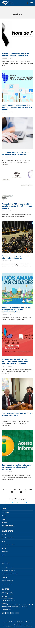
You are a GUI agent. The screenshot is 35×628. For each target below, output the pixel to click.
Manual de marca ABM (7, 538)
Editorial (4, 534)
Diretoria (4, 519)
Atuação (4, 515)
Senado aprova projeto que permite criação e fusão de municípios (15, 257)
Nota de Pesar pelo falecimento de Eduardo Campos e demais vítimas (15, 54)
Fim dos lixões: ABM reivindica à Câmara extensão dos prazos (17, 414)
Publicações (5, 551)
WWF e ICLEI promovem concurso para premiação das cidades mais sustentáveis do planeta (16, 309)
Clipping (4, 548)
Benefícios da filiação (7, 580)
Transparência (8, 526)
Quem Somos (5, 512)
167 (19, 489)
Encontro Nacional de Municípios (10, 574)
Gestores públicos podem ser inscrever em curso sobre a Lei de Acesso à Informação (16, 467)
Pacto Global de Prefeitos (8, 570)
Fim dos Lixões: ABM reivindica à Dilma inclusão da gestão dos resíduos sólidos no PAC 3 (17, 206)
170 (11, 492)
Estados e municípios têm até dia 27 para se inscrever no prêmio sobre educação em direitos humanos (15, 361)
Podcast (4, 555)
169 (30, 489)
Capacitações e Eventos (8, 567)
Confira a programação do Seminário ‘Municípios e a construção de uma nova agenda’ (17, 107)
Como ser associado (7, 584)
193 (20, 492)
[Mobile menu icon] (31, 3)
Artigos (3, 541)
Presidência (5, 522)
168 (25, 489)
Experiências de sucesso (8, 544)
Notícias (5, 558)
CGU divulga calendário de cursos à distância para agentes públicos (15, 153)
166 (14, 489)
